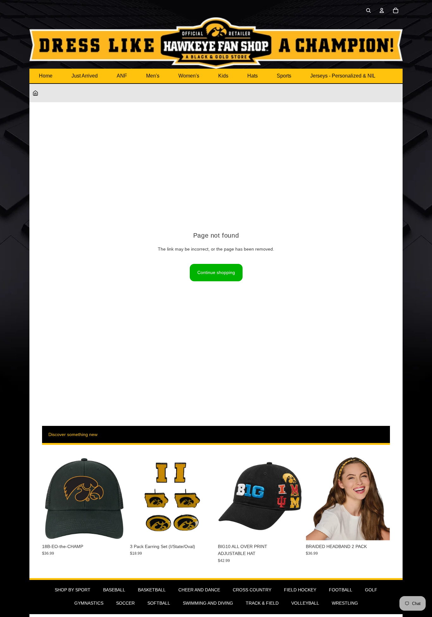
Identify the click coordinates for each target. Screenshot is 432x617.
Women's (188, 75)
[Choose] (292, 530)
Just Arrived (84, 75)
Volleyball (305, 603)
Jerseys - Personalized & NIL (342, 75)
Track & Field (262, 603)
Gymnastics (88, 603)
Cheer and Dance (199, 589)
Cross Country (252, 589)
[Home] (35, 93)
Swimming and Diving (208, 603)
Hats (252, 75)
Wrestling (345, 603)
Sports (284, 75)
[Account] (382, 10)
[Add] (116, 530)
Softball (158, 603)
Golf (371, 589)
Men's (152, 75)
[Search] (368, 10)
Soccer (125, 603)
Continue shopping (216, 272)
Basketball (152, 589)
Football (340, 589)
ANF (122, 75)
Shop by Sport (72, 589)
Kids (223, 75)
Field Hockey (300, 589)
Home (45, 75)
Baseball (114, 589)
